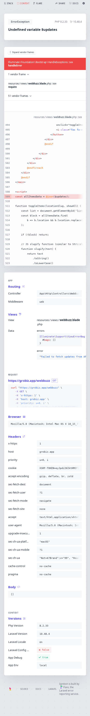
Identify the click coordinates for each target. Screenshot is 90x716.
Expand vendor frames (23, 52)
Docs (38, 689)
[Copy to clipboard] (78, 293)
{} (59, 340)
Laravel (52, 689)
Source (24, 689)
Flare (66, 687)
